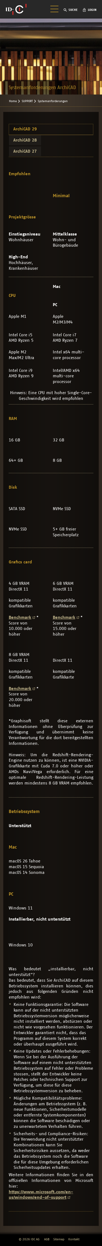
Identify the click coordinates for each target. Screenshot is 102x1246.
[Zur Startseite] (16, 9)
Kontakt (73, 1239)
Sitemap (58, 1239)
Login (92, 9)
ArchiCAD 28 (25, 140)
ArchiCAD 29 (25, 129)
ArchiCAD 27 (25, 151)
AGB (47, 1239)
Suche (73, 9)
